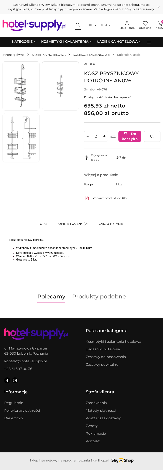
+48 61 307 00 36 (18, 369)
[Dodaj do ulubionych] (152, 136)
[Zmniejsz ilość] (87, 136)
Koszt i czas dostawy (103, 418)
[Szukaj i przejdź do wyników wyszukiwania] (78, 25)
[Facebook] (7, 380)
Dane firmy (13, 418)
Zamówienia (96, 403)
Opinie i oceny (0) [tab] (73, 224)
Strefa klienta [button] (100, 391)
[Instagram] (15, 380)
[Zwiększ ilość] (104, 136)
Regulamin (13, 403)
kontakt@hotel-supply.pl (25, 361)
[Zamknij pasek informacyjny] (158, 7)
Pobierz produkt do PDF (111, 198)
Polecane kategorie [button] (106, 330)
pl (91, 25)
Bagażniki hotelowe (103, 349)
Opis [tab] (44, 224)
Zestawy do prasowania (106, 357)
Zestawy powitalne (102, 365)
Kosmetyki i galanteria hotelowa (113, 342)
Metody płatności (101, 410)
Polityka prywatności (22, 410)
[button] (24, 42)
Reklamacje (96, 433)
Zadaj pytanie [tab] (111, 224)
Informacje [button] (16, 391)
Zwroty (92, 426)
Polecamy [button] (51, 296)
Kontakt (93, 441)
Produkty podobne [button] (99, 296)
